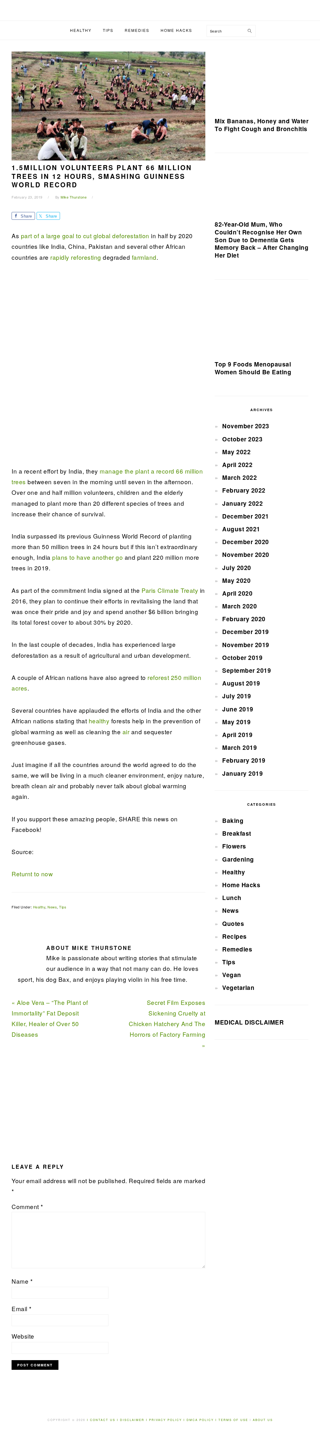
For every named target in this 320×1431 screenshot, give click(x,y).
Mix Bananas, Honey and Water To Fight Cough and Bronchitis (261, 125)
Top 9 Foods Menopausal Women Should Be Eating (253, 368)
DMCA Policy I (202, 1420)
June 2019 (237, 709)
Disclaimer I (134, 1420)
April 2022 (237, 464)
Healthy (39, 906)
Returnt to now (32, 873)
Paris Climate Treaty (170, 590)
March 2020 (239, 606)
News (52, 906)
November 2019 (245, 645)
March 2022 (239, 477)
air (126, 731)
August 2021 (241, 529)
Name (22, 1281)
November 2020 (245, 554)
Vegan (231, 975)
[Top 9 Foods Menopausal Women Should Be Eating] (261, 322)
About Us (263, 1420)
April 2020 (237, 593)
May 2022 (236, 452)
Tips (62, 906)
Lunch (232, 897)
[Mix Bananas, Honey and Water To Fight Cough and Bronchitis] (261, 81)
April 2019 (237, 734)
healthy (99, 720)
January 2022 (242, 503)
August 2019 (241, 683)
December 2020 (245, 542)
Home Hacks (241, 885)
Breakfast (236, 833)
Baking (232, 820)
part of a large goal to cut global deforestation (84, 235)
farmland (144, 257)
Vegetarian (238, 987)
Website (23, 1336)
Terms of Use (234, 1420)
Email (22, 1308)
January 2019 (242, 773)
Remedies (237, 949)
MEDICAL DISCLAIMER (249, 1022)
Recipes (234, 936)
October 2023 (242, 439)
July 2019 (236, 696)
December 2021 (245, 516)
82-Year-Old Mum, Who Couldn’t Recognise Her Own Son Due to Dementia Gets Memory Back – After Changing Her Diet (261, 239)
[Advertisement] (58, 367)
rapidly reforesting (75, 257)
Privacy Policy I (168, 1420)
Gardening (238, 859)
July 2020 (236, 567)
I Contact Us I (102, 1420)
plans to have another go (87, 557)
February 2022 (244, 490)
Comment (27, 1206)
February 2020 (244, 619)
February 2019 (244, 760)
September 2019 (246, 670)
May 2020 (236, 580)
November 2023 (245, 426)
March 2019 (239, 747)
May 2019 (236, 722)
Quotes (233, 923)
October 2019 (242, 657)
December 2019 (245, 631)
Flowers (234, 846)
